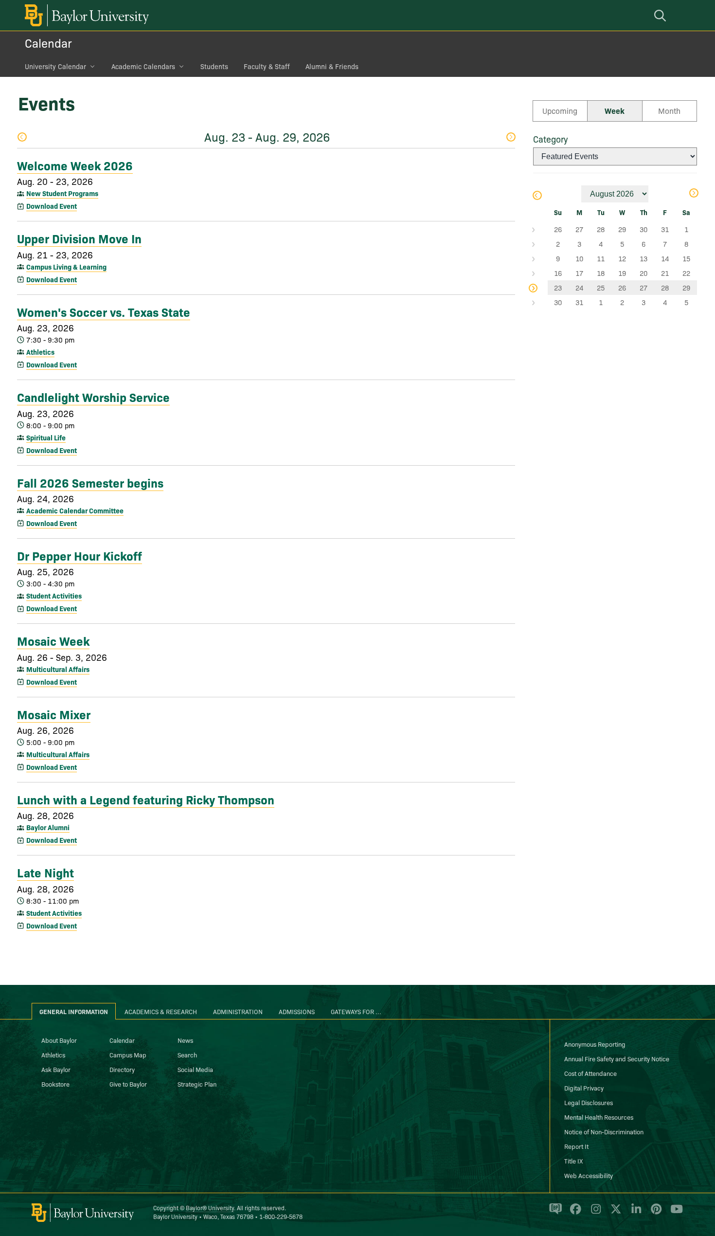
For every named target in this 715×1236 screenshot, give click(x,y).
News (185, 1040)
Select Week (540, 229)
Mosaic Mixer (53, 714)
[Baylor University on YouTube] (674, 1213)
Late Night (45, 872)
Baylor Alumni (48, 827)
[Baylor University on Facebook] (574, 1213)
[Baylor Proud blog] (554, 1213)
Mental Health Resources (598, 1116)
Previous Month (536, 196)
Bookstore (55, 1083)
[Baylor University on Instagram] (594, 1213)
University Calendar (55, 66)
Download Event (51, 206)
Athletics (40, 352)
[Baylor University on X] (614, 1213)
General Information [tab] (73, 1011)
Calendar (48, 43)
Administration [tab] (238, 1011)
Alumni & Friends (331, 66)
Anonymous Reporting (595, 1043)
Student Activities (54, 595)
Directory (122, 1069)
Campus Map (127, 1054)
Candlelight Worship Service (93, 396)
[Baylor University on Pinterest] (654, 1213)
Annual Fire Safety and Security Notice (616, 1058)
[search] (661, 15)
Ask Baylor (56, 1069)
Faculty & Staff (267, 66)
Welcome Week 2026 (75, 165)
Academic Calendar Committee (75, 510)
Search (187, 1054)
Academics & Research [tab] (161, 1011)
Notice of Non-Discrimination (604, 1131)
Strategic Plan (197, 1083)
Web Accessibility (588, 1175)
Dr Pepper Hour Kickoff (79, 555)
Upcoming (559, 110)
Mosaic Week (53, 640)
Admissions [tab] (297, 1011)
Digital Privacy (584, 1087)
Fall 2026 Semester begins (90, 482)
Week (615, 110)
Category (550, 139)
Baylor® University (210, 1207)
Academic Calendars (143, 66)
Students (214, 66)
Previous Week (21, 138)
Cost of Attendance (590, 1073)
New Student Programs (62, 193)
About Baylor (59, 1040)
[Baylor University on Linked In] (634, 1213)
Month (669, 110)
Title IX (573, 1160)
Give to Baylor (128, 1083)
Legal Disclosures (588, 1102)
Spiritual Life (46, 437)
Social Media (195, 1069)
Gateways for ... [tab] (356, 1011)
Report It (576, 1146)
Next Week (510, 138)
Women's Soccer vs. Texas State (103, 311)
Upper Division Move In (79, 238)
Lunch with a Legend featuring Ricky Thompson (145, 799)
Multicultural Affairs (57, 669)
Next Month (693, 194)
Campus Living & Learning (66, 267)
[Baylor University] (85, 15)
